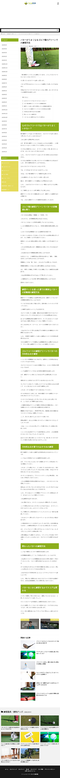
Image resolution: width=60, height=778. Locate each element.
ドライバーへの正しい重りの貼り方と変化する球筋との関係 (47, 663)
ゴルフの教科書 (34, 774)
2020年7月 (4, 83)
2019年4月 (4, 140)
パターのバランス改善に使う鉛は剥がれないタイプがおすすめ (10, 728)
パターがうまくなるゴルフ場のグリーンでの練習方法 (28, 33)
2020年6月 (4, 86)
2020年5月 (4, 90)
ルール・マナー (6, 178)
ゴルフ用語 (5, 174)
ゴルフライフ (6, 170)
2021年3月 (4, 52)
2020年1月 (4, 106)
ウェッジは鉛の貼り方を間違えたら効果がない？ (10, 744)
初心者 (4, 182)
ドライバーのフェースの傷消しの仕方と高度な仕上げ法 (30, 728)
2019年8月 (4, 125)
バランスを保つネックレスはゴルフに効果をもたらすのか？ (10, 761)
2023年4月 (4, 45)
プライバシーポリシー (50, 769)
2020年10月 (4, 71)
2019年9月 (4, 121)
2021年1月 (4, 60)
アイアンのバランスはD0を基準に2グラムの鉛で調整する (49, 728)
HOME (3, 33)
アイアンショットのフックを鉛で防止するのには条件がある (30, 744)
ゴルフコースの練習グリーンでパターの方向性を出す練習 (36, 109)
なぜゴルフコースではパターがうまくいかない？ (34, 100)
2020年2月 (4, 102)
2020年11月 (4, 67)
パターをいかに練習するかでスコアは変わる (33, 117)
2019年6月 (4, 132)
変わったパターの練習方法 (29, 114)
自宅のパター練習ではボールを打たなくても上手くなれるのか (47, 683)
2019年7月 (4, 128)
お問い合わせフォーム (30, 771)
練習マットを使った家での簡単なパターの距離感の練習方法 (37, 106)
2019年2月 (4, 147)
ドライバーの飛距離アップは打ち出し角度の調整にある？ (30, 761)
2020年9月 (4, 75)
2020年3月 (4, 98)
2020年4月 (4, 94)
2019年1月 (4, 151)
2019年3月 (4, 144)
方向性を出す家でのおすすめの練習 (31, 111)
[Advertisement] (30, 16)
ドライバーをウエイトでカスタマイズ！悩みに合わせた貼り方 (47, 642)
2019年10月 (4, 117)
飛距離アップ (6, 189)
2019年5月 (4, 136)
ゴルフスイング (6, 166)
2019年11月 (4, 113)
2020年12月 (4, 64)
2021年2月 (4, 56)
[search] (57, 30)
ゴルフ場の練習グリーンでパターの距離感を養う (34, 103)
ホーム (6, 769)
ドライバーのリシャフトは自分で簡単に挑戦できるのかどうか (47, 694)
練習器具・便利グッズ (11, 33)
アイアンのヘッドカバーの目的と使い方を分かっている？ (47, 652)
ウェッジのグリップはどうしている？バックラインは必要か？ (47, 673)
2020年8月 (4, 79)
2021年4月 (4, 48)
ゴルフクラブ (6, 163)
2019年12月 (4, 109)
